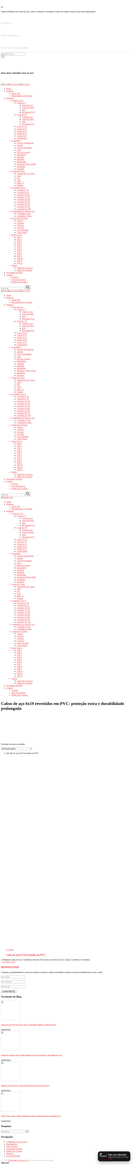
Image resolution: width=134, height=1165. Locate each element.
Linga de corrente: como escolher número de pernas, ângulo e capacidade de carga (31, 1055)
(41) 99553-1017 (9, 962)
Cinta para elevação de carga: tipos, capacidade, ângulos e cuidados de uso (28, 1025)
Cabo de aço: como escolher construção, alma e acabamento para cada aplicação (31, 1116)
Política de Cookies (14, 1151)
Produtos (10, 1153)
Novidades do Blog (14, 1149)
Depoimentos (11, 1144)
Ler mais (9, 950)
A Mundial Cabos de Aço (16, 1142)
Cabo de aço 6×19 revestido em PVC (26, 954)
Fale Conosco (12, 1146)
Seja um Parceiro (13, 1156)
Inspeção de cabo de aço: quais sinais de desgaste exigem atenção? (25, 1086)
